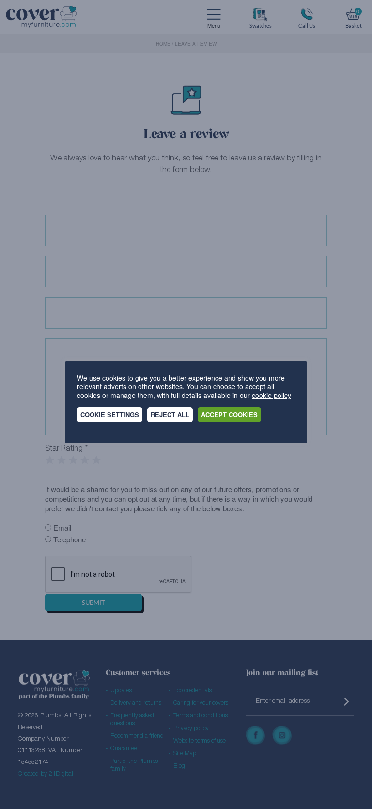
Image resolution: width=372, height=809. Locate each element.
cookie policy (271, 395)
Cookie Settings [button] (109, 414)
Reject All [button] (170, 414)
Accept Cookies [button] (229, 414)
